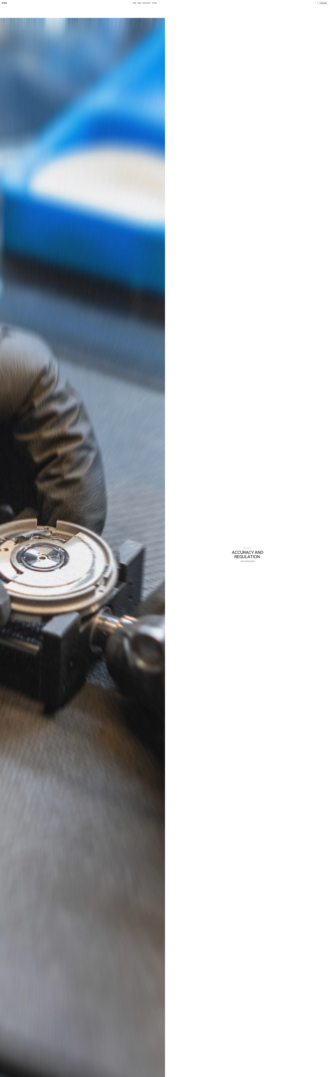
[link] (321, 3)
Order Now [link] (323, 3)
